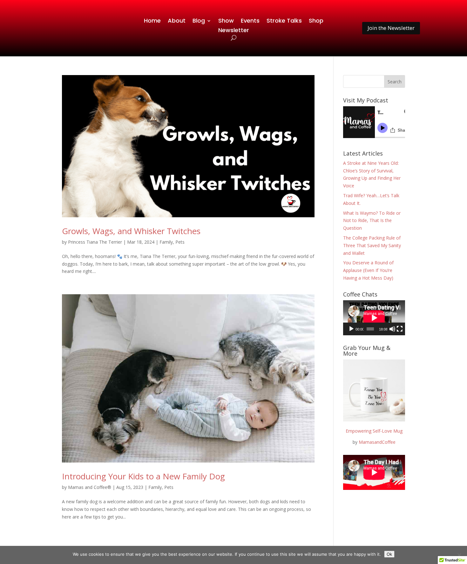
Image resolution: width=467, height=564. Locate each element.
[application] (374, 317)
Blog (199, 21)
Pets (180, 242)
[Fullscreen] (399, 329)
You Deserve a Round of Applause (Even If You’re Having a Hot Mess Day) (368, 270)
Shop (316, 21)
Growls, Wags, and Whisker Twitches (131, 231)
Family (166, 242)
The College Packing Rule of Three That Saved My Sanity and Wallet (372, 245)
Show (226, 21)
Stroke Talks (284, 21)
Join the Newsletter (391, 27)
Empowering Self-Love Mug (374, 431)
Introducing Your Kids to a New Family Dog (143, 476)
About (177, 21)
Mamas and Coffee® (89, 487)
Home (152, 21)
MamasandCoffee (377, 442)
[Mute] (392, 329)
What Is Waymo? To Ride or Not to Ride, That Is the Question (372, 220)
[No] (459, 555)
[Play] (351, 329)
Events (250, 21)
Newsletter (233, 31)
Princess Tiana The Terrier (95, 242)
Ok (389, 554)
